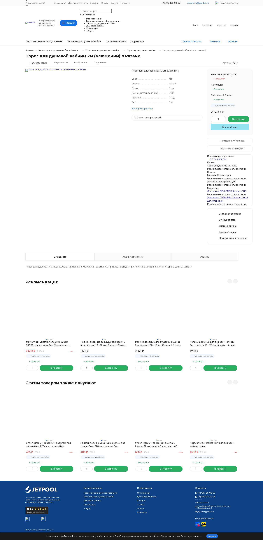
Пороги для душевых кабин (141, 50)
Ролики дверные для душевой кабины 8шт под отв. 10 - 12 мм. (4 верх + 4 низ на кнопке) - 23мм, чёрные (157, 344)
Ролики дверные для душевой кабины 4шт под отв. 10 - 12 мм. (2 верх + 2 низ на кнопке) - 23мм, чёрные (103, 344)
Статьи (104, 3)
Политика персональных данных (39, 530)
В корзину (238, 119)
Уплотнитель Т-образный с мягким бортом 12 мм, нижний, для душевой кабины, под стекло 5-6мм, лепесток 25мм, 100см (156, 445)
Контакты (125, 3)
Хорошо (212, 536)
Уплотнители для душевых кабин (102, 50)
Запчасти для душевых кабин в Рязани (58, 50)
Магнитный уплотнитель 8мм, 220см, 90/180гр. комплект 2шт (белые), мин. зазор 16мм (47, 344)
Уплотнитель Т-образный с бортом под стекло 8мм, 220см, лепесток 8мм (103, 444)
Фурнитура (137, 41)
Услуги (114, 3)
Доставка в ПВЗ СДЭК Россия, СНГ (226, 191)
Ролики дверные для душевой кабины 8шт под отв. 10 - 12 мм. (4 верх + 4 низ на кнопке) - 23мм (212, 344)
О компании (60, 3)
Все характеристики (142, 108)
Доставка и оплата (78, 3)
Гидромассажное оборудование (44, 41)
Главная (29, 50)
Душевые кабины (116, 41)
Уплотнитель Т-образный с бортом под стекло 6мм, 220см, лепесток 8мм (48, 444)
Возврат (94, 3)
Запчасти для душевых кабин (84, 41)
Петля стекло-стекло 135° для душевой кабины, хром (212, 444)
